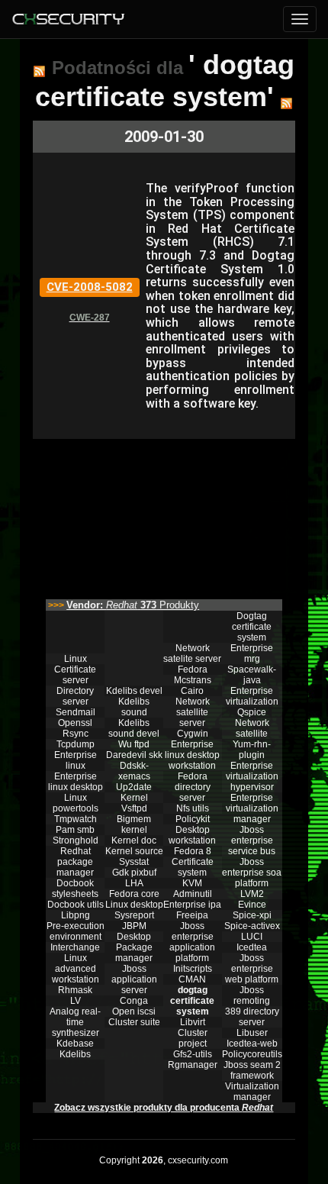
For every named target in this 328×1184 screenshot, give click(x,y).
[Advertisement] (164, 515)
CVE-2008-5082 (90, 287)
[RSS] (39, 71)
